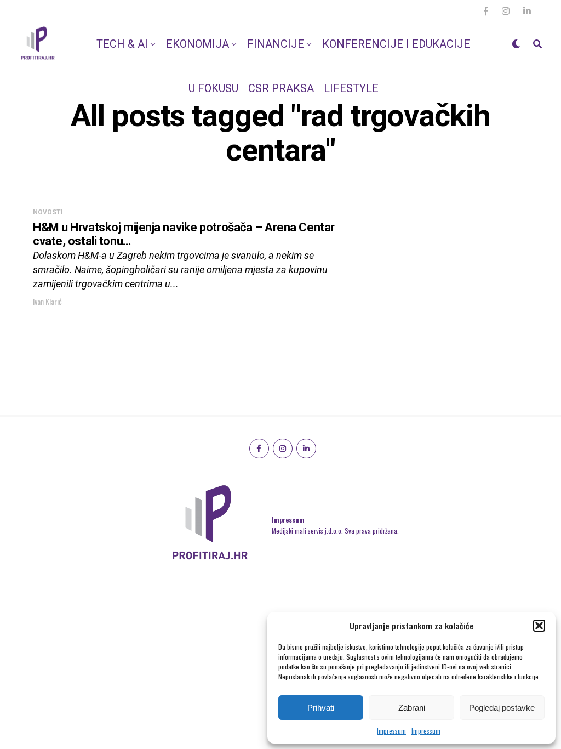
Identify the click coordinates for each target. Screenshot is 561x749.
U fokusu (213, 88)
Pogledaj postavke (502, 707)
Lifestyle (351, 88)
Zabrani (411, 707)
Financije (275, 43)
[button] (539, 625)
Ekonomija (197, 43)
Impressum (391, 730)
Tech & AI (122, 43)
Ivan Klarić (47, 301)
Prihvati (320, 707)
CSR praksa (281, 88)
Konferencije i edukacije (396, 43)
